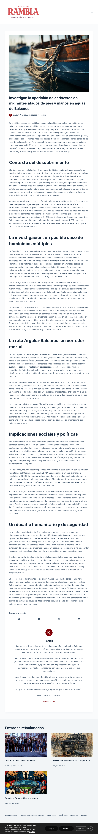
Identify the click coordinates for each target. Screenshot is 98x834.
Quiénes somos (11, 815)
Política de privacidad (68, 815)
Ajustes (81, 828)
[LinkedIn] (79, 619)
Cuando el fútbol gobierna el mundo (21, 798)
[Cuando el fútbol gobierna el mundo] (26, 782)
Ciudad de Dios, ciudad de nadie (20, 760)
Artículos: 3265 (49, 701)
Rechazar (66, 828)
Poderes (43, 115)
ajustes (32, 832)
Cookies (84, 815)
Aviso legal (51, 815)
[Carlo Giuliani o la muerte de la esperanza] (72, 745)
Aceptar (51, 828)
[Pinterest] (59, 619)
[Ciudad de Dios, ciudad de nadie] (26, 745)
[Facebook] (19, 619)
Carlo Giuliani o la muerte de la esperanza (70, 760)
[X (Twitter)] (39, 619)
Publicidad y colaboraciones (32, 815)
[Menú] (92, 12)
